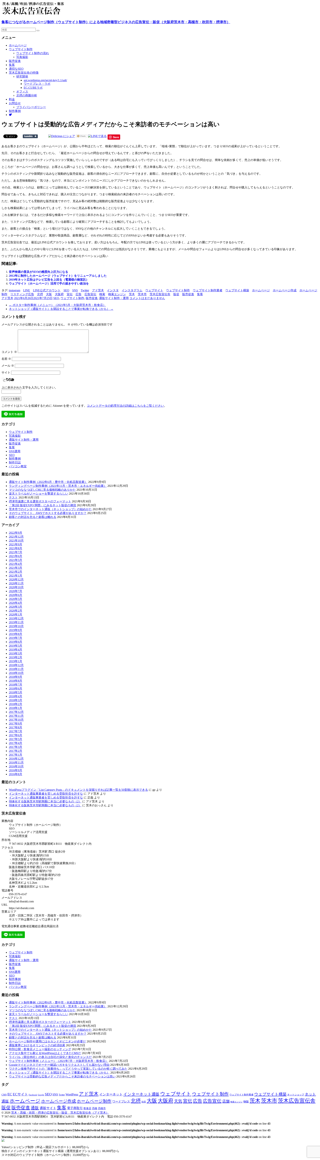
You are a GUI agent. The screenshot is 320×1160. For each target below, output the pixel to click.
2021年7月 (15, 552)
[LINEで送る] (97, 136)
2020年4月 (15, 602)
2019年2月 (15, 657)
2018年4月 (15, 696)
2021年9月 (15, 544)
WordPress (72, 1094)
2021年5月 (15, 560)
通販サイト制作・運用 (114, 298)
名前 (6, 358)
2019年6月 (15, 641)
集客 (12, 64)
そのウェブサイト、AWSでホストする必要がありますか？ (47, 513)
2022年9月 (15, 532)
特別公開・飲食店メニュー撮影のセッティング (40, 1049)
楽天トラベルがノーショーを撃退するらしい (38, 493)
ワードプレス (121, 1101)
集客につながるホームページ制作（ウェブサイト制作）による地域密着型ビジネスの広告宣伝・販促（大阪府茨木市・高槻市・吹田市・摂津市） (115, 22)
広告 (78, 294)
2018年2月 (15, 704)
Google (41, 1095)
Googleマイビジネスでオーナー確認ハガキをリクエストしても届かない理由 (59, 1064)
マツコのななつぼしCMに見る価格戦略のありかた (42, 489)
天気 (178, 1101)
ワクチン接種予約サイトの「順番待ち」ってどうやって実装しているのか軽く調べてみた (68, 1068)
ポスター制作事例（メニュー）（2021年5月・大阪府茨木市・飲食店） (57, 305)
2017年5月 (15, 739)
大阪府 (59, 294)
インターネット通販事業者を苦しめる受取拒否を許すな (46, 793)
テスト (13, 497)
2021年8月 (15, 548)
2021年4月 (15, 563)
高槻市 (102, 1108)
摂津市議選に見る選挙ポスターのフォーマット (40, 501)
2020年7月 (15, 591)
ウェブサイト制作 (21, 49)
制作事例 (15, 111)
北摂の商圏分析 (26, 95)
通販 (35, 1108)
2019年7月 (15, 637)
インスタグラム (132, 290)
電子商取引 (75, 1108)
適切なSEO (16, 68)
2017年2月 (15, 750)
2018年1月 (15, 708)
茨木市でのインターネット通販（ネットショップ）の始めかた (50, 509)
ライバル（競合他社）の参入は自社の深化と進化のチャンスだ (50, 1057)
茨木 (132, 294)
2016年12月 (16, 758)
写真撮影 (22, 57)
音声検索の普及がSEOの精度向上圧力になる (38, 271)
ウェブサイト (154, 290)
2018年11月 (16, 669)
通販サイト (48, 1108)
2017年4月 (15, 743)
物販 (246, 1101)
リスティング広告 (22, 294)
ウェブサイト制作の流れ (32, 53)
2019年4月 (15, 649)
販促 (176, 294)
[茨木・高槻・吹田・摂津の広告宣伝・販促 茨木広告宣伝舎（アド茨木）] (38, 14)
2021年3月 (15, 567)
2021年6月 (15, 556)
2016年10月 (16, 766)
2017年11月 (16, 715)
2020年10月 (16, 587)
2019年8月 (15, 634)
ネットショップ (295, 1094)
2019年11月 (16, 622)
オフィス (22, 91)
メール (7, 365)
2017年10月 (16, 719)
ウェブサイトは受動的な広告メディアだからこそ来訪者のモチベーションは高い (62, 1076)
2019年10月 (16, 626)
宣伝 (70, 294)
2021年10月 (16, 540)
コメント (9, 351)
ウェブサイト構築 (237, 290)
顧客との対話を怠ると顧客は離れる (32, 517)
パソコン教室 (18, 466)
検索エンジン (117, 294)
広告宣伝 (90, 294)
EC (9, 1094)
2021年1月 (15, 575)
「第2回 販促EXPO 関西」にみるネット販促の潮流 (42, 505)
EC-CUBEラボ (33, 87)
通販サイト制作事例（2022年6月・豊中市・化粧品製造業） (48, 481)
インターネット (111, 1094)
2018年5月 (15, 692)
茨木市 (142, 294)
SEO (66, 290)
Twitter (85, 290)
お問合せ (15, 103)
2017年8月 (15, 727)
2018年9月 (15, 676)
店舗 (226, 1101)
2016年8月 (15, 774)
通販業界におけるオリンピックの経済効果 (37, 1045)
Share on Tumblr (30, 136)
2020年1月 (15, 614)
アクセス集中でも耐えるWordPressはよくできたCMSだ (45, 1053)
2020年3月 (15, 606)
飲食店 (87, 1108)
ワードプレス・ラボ (37, 83)
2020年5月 (15, 598)
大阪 (49, 294)
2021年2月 (15, 571)
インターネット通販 (141, 1094)
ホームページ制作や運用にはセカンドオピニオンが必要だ (47, 1041)
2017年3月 (15, 746)
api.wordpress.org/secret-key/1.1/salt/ (45, 80)
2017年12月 (16, 711)
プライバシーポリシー (31, 107)
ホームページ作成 (284, 290)
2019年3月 (15, 653)
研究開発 (22, 76)
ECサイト (20, 1094)
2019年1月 (15, 661)
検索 (102, 294)
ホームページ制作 (94, 1101)
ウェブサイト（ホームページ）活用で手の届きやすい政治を (49, 283)
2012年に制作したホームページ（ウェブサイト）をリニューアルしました (58, 275)
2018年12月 (16, 665)
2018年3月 (15, 700)
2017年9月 (15, 723)
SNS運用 (14, 451)
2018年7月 (15, 684)
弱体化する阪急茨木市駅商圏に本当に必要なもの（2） (45, 801)
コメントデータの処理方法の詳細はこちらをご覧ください (125, 405)
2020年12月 (16, 579)
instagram (14, 290)
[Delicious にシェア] (61, 136)
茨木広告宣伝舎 (160, 294)
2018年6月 (15, 688)
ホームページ (18, 45)
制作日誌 (15, 462)
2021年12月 (16, 536)
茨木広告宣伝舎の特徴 (24, 72)
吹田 (143, 1101)
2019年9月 (15, 630)
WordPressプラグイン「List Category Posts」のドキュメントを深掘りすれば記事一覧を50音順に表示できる (78, 789)
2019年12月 (16, 618)
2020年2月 (15, 610)
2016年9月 (15, 770)
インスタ (113, 290)
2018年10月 (16, 672)
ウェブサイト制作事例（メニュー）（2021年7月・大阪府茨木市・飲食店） (58, 1060)
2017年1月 (15, 754)
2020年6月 (15, 595)
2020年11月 (16, 583)
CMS (4, 1094)
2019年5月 (15, 645)
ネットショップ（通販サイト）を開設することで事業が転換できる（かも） (61, 308)
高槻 (94, 1108)
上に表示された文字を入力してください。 (29, 387)
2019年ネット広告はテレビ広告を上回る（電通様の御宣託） (49, 279)
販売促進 (15, 60)
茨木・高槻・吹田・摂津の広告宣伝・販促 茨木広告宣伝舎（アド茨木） (60, 1112)
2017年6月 (15, 735)
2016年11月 (16, 762)
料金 (12, 99)
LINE (26, 290)
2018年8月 (15, 680)
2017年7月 (15, 731)
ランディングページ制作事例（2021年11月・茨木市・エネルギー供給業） (58, 485)
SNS (75, 290)
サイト (5, 372)
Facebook (33, 1095)
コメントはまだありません (147, 298)
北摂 (40, 294)
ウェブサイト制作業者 (207, 290)
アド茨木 (98, 290)
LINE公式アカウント (47, 290)
